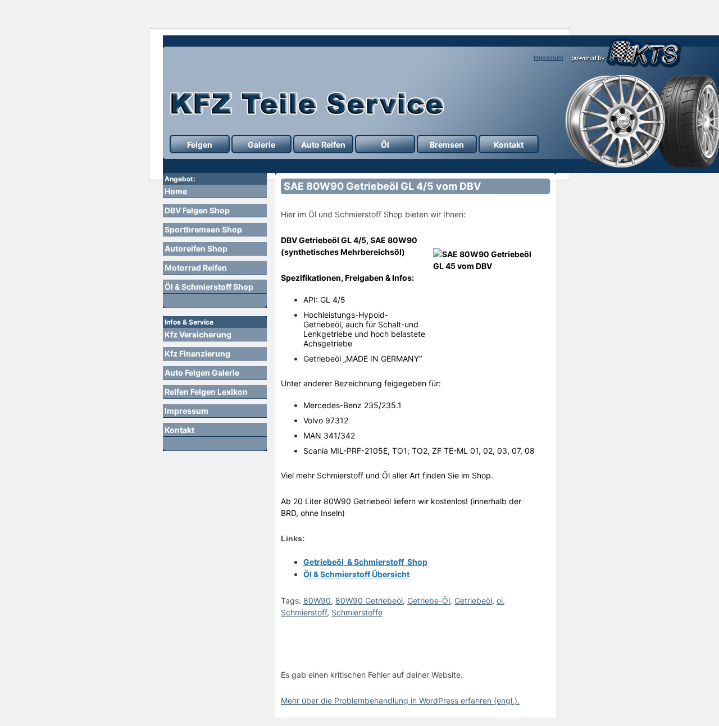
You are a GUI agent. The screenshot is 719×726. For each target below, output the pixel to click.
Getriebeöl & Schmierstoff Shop (365, 562)
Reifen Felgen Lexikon (206, 391)
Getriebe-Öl (428, 600)
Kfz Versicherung (198, 334)
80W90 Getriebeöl (369, 600)
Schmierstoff (304, 612)
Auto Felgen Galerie (202, 372)
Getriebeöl (473, 600)
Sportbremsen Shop (203, 229)
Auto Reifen (323, 144)
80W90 (317, 600)
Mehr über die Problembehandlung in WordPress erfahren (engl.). (400, 700)
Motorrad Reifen (196, 267)
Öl (385, 144)
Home (176, 191)
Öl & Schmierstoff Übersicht (356, 574)
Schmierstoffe (357, 612)
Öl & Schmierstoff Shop (209, 286)
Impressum (548, 57)
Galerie (261, 144)
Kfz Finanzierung (197, 353)
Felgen (199, 144)
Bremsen (447, 144)
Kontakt (509, 144)
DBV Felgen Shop (197, 210)
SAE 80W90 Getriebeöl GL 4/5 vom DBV (382, 186)
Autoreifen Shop (196, 248)
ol (500, 600)
